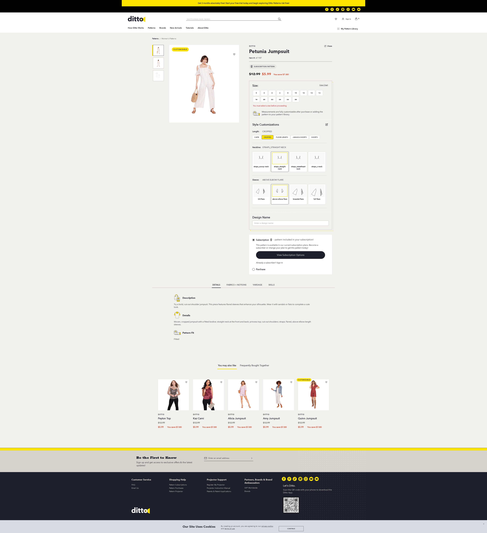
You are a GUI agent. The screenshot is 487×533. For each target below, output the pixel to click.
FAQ (133, 485)
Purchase (260, 269)
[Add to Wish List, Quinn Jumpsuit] (326, 382)
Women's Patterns (168, 39)
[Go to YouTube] (353, 9)
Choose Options (174, 432)
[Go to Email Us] (358, 9)
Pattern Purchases (176, 488)
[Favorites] (336, 19)
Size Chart (323, 85)
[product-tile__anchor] (173, 395)
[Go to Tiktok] (337, 9)
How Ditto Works (136, 28)
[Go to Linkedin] (342, 9)
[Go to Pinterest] (332, 9)
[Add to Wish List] (234, 54)
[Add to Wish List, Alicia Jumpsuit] (256, 382)
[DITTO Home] (136, 19)
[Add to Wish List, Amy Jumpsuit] (291, 382)
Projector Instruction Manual (218, 488)
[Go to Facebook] (326, 9)
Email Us (135, 488)
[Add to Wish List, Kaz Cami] (221, 382)
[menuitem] (136, 29)
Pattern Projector (176, 491)
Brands (162, 28)
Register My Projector (216, 485)
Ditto (252, 46)
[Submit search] (279, 19)
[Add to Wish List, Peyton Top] (186, 382)
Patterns (151, 28)
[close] (483, 524)
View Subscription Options (290, 255)
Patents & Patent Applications (219, 491)
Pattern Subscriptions (178, 485)
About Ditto (203, 28)
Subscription (262, 240)
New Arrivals (176, 28)
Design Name (261, 217)
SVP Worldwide (251, 488)
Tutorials (190, 28)
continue (291, 529)
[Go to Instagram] (348, 9)
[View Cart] (356, 19)
